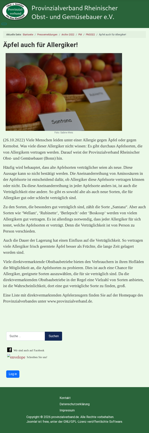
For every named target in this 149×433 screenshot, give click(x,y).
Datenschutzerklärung (75, 404)
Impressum (67, 410)
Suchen (54, 336)
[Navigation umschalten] (4, 24)
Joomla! (31, 421)
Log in (13, 374)
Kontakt (65, 398)
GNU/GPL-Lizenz (75, 421)
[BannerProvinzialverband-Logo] (74, 11)
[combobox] (25, 336)
